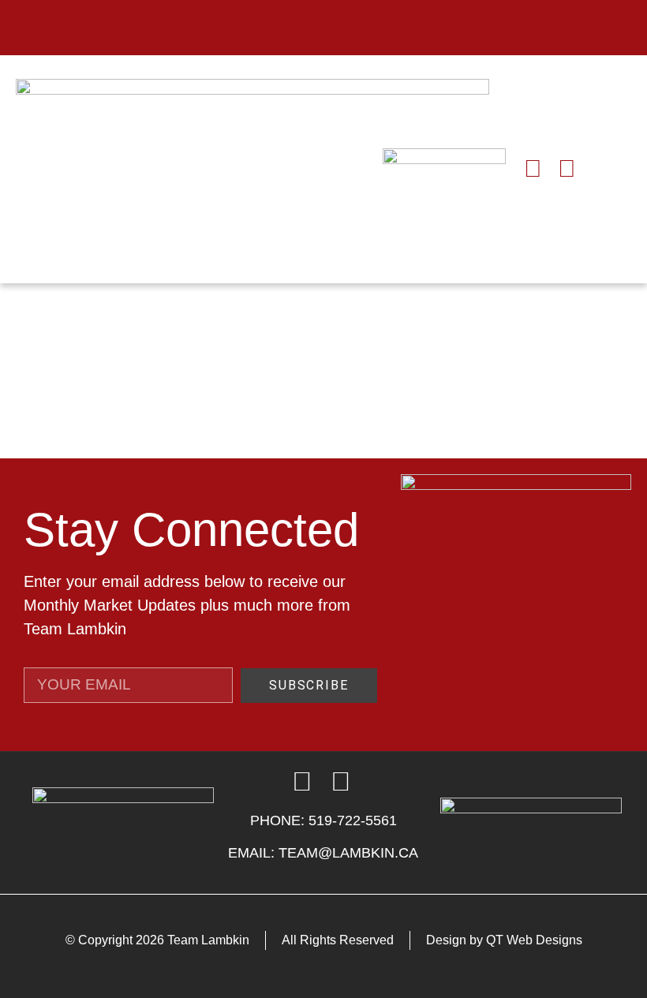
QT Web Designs (534, 940)
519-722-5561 (353, 820)
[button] (324, 27)
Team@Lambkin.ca (348, 853)
